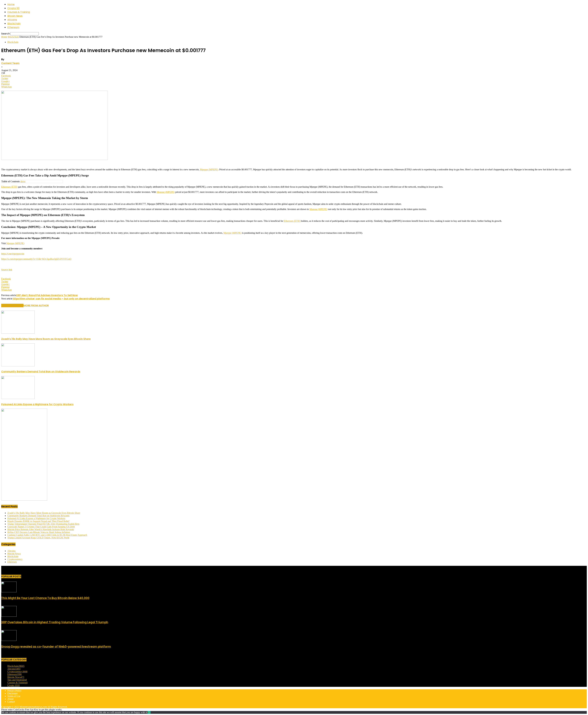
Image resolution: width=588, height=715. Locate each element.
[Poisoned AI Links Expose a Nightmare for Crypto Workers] (18, 398)
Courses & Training (18, 12)
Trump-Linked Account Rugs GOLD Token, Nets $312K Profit (38, 537)
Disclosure (12, 693)
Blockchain (14, 23)
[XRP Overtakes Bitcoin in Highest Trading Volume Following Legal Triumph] (9, 616)
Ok (149, 712)
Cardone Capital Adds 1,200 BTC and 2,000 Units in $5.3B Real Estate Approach (47, 535)
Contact (11, 701)
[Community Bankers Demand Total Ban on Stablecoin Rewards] (18, 365)
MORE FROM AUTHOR (36, 305)
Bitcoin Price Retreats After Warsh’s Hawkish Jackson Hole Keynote (40, 529)
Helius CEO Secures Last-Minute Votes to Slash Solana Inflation (38, 532)
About (10, 699)
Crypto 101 (13, 8)
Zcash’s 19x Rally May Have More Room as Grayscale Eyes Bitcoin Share (46, 339)
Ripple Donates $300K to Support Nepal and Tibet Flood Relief (38, 521)
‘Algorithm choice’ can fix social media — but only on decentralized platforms (61, 298)
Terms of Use (13, 696)
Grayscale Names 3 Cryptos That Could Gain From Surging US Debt (41, 526)
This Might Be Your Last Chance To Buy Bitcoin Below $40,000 (45, 598)
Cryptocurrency (15, 559)
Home (11, 4)
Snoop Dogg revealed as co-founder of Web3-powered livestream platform (56, 647)
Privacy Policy (14, 690)
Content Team (10, 63)
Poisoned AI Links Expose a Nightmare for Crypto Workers (37, 404)
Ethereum (13, 27)
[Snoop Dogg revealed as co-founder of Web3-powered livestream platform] (9, 640)
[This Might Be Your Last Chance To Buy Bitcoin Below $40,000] (9, 591)
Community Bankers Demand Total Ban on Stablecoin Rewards (40, 371)
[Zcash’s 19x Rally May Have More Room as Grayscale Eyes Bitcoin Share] (18, 332)
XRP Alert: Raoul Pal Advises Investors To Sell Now (47, 295)
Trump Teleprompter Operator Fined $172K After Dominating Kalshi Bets (43, 524)
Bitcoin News (15, 16)
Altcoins (12, 19)
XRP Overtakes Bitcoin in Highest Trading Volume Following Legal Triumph (54, 622)
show (23, 181)
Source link (6, 269)
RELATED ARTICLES (12, 305)
